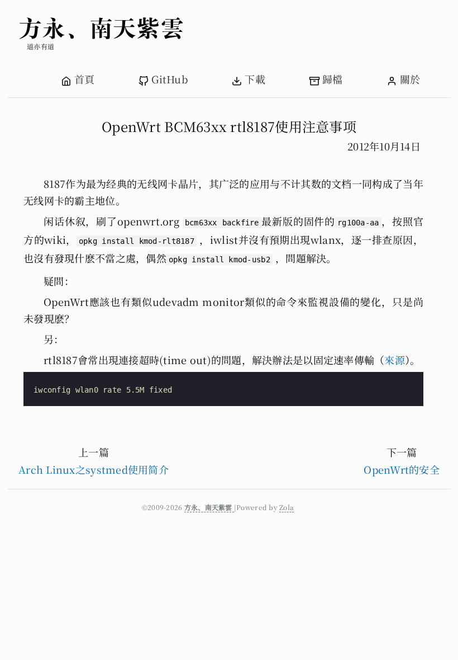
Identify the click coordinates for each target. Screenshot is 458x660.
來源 (394, 359)
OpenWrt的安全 (402, 469)
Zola (286, 507)
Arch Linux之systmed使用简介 (93, 469)
